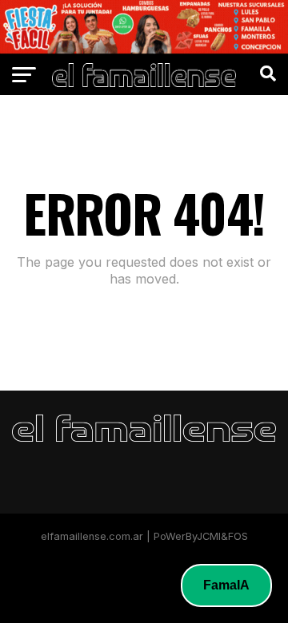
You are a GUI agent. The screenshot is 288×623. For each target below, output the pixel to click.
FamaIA (226, 585)
